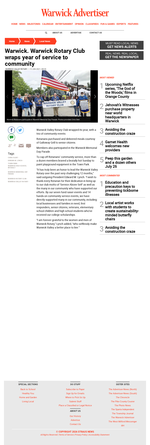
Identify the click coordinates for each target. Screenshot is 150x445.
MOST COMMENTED (110, 175)
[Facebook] (11, 130)
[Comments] (11, 137)
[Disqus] (51, 267)
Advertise (75, 32)
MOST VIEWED (107, 77)
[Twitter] (20, 130)
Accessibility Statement (99, 434)
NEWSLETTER (121, 3)
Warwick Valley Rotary (16, 69)
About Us (57, 32)
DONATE (138, 3)
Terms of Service (66, 434)
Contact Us (96, 32)
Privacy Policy (81, 434)
